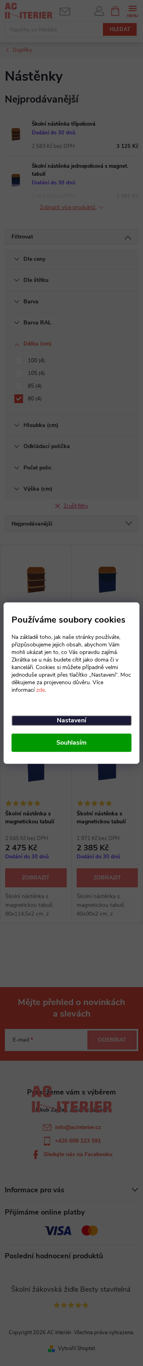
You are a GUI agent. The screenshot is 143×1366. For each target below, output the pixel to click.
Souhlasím (71, 742)
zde (40, 690)
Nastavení (71, 720)
